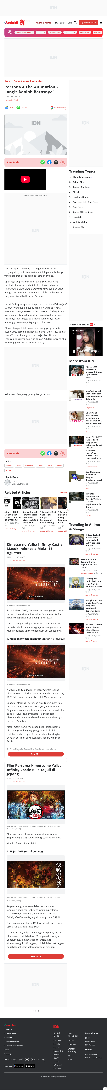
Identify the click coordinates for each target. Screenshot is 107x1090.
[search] (75, 22)
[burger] (101, 22)
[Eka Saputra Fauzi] (7, 482)
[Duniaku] (17, 22)
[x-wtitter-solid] (56, 162)
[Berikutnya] (68, 508)
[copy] (62, 162)
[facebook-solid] (49, 162)
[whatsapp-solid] (42, 162)
